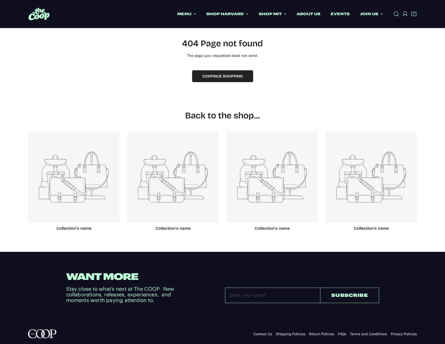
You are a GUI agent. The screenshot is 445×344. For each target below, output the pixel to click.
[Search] (396, 14)
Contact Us (262, 334)
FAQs (342, 334)
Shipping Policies (290, 334)
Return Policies (321, 334)
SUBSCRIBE (349, 295)
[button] (414, 14)
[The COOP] (39, 14)
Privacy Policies (404, 334)
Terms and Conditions (368, 334)
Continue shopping (222, 76)
